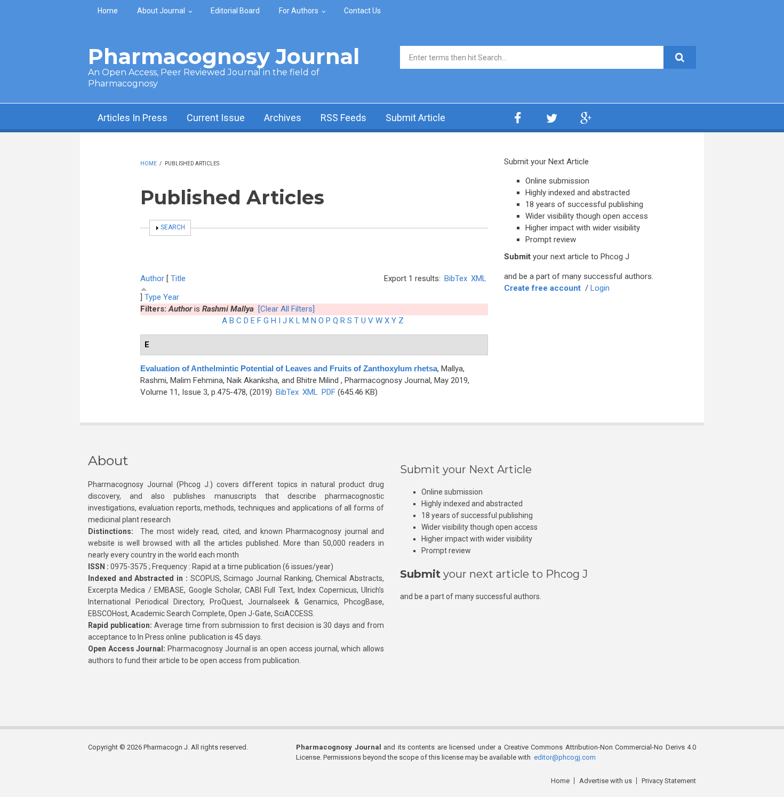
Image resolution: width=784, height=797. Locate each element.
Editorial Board (235, 10)
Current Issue (216, 117)
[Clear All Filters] (286, 309)
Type (153, 297)
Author (152, 278)
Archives (282, 117)
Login (600, 288)
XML (478, 278)
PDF (328, 392)
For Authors (298, 10)
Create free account (542, 288)
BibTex (455, 278)
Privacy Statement (669, 780)
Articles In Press (132, 117)
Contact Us (362, 10)
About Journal (161, 10)
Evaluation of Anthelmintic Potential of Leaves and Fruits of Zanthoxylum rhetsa (288, 368)
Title (178, 278)
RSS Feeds (343, 117)
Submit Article (415, 117)
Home (108, 10)
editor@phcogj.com (565, 757)
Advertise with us (605, 780)
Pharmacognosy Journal (223, 56)
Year (171, 297)
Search (173, 227)
